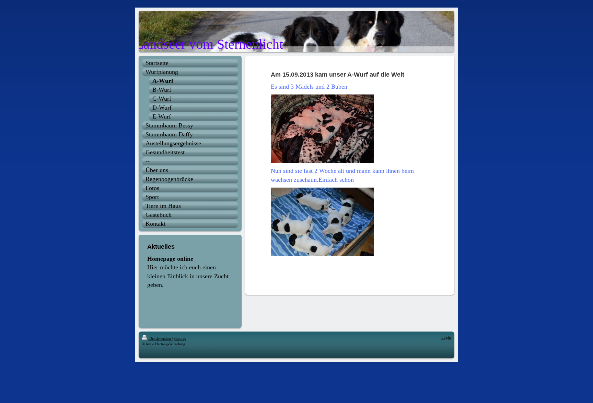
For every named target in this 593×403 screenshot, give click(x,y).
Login (446, 337)
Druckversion (160, 338)
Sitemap (180, 338)
